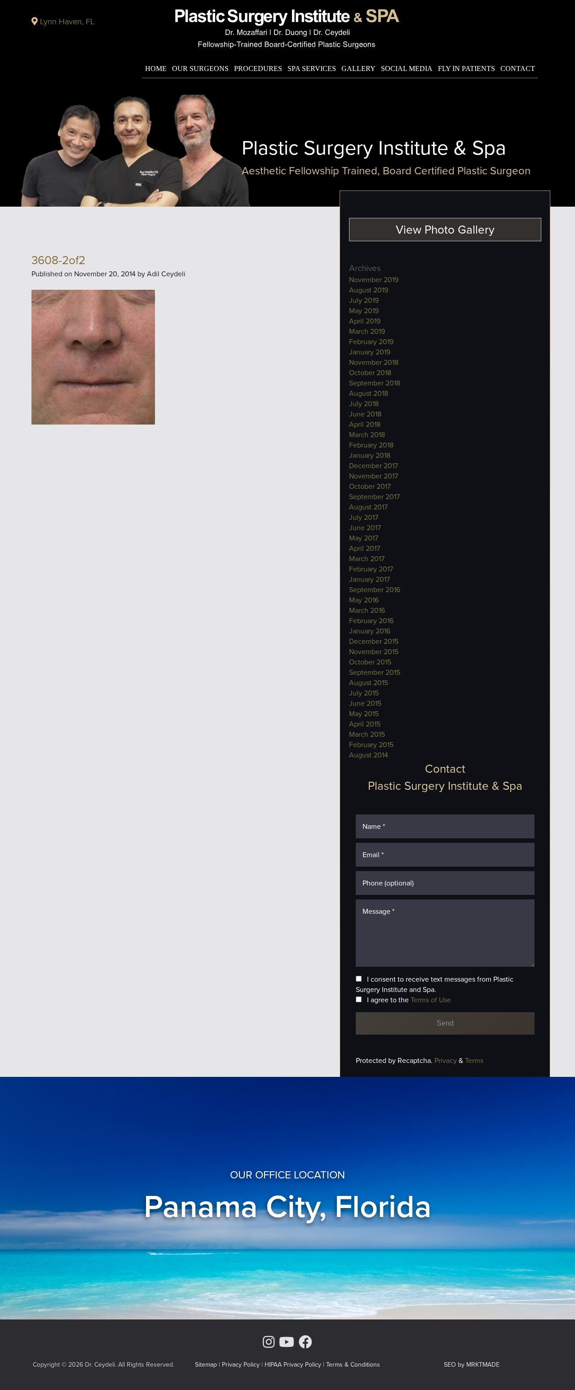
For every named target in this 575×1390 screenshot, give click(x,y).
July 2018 (364, 403)
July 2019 (364, 300)
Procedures (258, 68)
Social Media (407, 68)
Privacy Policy (241, 1364)
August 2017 (368, 507)
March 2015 (367, 734)
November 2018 (373, 362)
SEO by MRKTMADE (472, 1364)
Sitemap (206, 1364)
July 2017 (363, 517)
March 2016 (367, 610)
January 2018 (369, 455)
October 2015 (370, 662)
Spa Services (312, 68)
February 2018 (371, 445)
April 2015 (364, 724)
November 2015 (373, 651)
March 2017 (367, 558)
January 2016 (369, 631)
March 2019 (367, 331)
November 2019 (373, 279)
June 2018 (365, 414)
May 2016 (364, 600)
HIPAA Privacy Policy (293, 1364)
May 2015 (364, 713)
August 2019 (368, 290)
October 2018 (370, 372)
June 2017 (365, 527)
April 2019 (364, 321)
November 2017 (373, 476)
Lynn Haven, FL (67, 21)
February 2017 (371, 569)
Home (156, 68)
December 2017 (373, 465)
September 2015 (374, 672)
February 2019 (371, 341)
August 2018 (368, 393)
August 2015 (368, 682)
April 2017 (364, 548)
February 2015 (371, 744)
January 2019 (369, 352)
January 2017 (369, 579)
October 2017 (370, 486)
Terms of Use (431, 1000)
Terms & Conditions (353, 1364)
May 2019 (364, 310)
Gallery (358, 68)
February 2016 (371, 620)
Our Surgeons (200, 68)
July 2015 (364, 693)
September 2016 (374, 589)
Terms (473, 1060)
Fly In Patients (466, 68)
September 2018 (374, 383)
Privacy (446, 1060)
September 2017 (374, 496)
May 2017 (363, 538)
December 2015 (373, 641)
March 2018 (367, 434)
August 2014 (368, 755)
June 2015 (365, 703)
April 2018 (364, 424)
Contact (517, 68)
